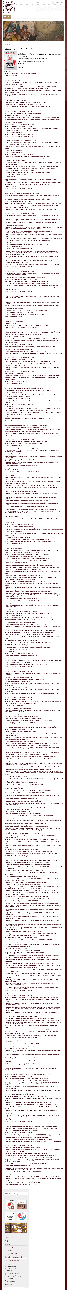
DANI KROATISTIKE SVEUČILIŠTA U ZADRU (18, 201)
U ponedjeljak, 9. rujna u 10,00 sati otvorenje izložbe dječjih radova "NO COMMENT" (28, 761)
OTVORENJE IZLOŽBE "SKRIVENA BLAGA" (18, 115)
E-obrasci (8, 1244)
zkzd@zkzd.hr (9, 1284)
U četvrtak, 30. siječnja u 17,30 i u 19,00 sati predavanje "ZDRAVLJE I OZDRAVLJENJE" (29, 720)
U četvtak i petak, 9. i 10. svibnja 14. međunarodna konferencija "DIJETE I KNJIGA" (28, 790)
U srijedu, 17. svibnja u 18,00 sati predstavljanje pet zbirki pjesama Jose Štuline (26, 441)
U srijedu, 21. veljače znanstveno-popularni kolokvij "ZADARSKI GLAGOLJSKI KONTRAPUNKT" (32, 338)
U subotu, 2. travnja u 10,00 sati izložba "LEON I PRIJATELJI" (22, 600)
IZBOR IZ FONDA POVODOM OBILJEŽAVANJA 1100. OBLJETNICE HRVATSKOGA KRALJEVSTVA (33, 203)
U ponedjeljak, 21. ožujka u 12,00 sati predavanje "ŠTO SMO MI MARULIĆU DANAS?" (29, 609)
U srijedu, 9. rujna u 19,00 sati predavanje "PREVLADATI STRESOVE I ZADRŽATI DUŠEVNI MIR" (32, 1116)
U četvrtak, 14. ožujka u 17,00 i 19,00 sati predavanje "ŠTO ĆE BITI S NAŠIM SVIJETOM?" (30, 815)
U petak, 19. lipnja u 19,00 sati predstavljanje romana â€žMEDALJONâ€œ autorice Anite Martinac (31, 1126)
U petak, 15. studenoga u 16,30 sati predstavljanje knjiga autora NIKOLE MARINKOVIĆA (29, 260)
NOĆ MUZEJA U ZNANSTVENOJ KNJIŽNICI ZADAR (20, 622)
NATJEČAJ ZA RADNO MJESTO (14, 132)
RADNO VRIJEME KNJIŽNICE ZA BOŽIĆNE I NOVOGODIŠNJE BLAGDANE (26, 244)
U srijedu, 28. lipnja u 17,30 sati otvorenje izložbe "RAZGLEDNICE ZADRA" (25, 953)
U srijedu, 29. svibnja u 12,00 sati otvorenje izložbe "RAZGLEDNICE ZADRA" (26, 784)
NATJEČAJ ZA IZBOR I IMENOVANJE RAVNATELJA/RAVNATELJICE (24, 314)
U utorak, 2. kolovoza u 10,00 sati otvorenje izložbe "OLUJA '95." (22, 552)
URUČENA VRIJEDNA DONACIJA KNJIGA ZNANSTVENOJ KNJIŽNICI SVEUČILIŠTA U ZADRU (32, 306)
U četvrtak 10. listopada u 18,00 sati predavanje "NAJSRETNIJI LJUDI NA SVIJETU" (28, 745)
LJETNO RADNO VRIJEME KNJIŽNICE (16, 423)
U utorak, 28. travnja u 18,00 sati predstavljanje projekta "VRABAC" (23, 1147)
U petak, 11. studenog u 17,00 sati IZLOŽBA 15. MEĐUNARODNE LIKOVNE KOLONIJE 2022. (30, 509)
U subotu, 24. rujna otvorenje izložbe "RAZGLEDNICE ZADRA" (22, 1043)
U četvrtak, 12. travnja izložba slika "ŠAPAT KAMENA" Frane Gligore (24, 870)
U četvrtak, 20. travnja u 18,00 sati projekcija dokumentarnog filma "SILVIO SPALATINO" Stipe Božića (33, 965)
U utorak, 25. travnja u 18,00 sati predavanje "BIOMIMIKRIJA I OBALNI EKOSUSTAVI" (29, 963)
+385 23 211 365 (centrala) (13, 1273)
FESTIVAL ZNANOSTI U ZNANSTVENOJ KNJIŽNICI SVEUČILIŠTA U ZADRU (26, 310)
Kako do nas (9, 1247)
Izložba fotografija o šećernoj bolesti (14, 373)
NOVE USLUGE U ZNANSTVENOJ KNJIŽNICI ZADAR (20, 1094)
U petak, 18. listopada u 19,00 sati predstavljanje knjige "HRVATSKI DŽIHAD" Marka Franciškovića (32, 743)
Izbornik (6, 17)
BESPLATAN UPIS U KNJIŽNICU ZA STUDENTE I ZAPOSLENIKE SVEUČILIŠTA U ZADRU (30, 347)
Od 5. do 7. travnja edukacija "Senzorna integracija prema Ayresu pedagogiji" (25, 807)
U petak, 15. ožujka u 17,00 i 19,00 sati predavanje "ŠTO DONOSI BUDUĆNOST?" (27, 818)
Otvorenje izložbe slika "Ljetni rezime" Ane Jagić (18, 420)
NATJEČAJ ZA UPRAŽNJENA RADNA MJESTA (18, 669)
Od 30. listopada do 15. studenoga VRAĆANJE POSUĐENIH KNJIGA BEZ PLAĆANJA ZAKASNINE (32, 839)
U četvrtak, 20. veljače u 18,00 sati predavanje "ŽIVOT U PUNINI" (23, 716)
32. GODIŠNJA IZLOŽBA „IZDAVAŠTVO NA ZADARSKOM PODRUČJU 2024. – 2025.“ (28, 106)
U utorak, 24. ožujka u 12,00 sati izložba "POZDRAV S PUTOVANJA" (23, 1172)
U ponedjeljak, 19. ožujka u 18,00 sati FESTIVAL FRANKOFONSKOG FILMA (26, 882)
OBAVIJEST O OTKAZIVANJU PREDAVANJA (17, 381)
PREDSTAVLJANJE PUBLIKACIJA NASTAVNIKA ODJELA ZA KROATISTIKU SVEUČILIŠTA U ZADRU (33, 332)
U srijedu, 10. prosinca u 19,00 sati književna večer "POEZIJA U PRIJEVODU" (26, 102)
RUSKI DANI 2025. (10, 177)
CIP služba (8, 1250)
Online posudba (10, 1238)
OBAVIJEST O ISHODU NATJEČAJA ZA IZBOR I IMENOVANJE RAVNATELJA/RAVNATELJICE (31, 286)
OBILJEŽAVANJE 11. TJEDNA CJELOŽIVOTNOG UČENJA (21, 937)
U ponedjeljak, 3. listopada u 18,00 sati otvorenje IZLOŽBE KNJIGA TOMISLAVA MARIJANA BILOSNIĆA (34, 529)
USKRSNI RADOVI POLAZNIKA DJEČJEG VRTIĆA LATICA (22, 327)
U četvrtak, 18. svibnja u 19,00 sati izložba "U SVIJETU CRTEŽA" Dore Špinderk (27, 957)
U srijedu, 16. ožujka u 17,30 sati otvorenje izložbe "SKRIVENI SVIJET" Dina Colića (27, 613)
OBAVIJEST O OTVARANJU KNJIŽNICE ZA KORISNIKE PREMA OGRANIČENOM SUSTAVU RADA (33, 701)
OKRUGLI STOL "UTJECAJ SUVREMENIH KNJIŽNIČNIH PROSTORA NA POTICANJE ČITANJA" (32, 117)
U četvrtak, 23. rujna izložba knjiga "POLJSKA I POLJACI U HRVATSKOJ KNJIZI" (28, 642)
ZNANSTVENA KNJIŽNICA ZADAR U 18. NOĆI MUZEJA (21, 491)
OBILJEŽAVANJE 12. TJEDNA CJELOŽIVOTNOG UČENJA (21, 849)
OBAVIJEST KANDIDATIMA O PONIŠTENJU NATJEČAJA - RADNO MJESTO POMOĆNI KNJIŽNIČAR (33, 660)
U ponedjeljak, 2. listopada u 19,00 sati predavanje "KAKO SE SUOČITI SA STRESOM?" (29, 939)
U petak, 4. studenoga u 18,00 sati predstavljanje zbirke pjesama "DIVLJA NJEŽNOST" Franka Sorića (32, 518)
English (62, 2)
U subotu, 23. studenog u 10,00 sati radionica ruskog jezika (20, 731)
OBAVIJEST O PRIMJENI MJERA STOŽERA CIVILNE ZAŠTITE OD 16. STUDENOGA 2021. (30, 630)
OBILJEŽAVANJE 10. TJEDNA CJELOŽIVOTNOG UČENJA (21, 1038)
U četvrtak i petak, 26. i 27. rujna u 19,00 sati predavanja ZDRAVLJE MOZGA (26, 754)
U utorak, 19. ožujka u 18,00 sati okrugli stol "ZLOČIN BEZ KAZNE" (23, 813)
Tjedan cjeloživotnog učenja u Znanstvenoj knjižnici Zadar (20, 460)
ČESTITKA (8, 242)
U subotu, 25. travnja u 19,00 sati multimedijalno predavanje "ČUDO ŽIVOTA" (26, 1153)
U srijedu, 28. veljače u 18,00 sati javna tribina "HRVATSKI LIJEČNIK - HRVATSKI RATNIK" (30, 890)
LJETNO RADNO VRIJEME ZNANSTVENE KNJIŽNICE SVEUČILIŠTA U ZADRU (27, 157)
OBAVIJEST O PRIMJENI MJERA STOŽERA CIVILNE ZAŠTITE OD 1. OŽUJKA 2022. (28, 617)
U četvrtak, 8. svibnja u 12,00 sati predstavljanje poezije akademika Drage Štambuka (27, 172)
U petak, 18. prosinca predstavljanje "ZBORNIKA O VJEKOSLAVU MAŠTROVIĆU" (28, 1078)
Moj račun (8, 1241)
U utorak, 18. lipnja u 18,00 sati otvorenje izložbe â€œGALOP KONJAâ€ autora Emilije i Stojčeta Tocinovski (34, 779)
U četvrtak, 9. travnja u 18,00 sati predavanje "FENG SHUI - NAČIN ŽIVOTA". (26, 1163)
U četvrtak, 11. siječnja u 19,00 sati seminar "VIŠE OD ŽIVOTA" (22, 901)
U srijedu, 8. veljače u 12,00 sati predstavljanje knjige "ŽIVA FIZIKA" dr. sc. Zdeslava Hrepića (30, 485)
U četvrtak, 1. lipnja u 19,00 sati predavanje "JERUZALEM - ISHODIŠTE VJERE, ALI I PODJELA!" (32, 955)
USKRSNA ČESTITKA (11, 76)
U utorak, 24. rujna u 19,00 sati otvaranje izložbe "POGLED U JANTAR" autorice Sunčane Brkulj (31, 756)
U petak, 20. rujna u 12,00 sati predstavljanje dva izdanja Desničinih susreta (25, 277)
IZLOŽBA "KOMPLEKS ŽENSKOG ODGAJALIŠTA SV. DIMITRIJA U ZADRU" (27, 325)
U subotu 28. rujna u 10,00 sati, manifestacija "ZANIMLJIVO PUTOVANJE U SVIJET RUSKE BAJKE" (33, 752)
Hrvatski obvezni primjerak (13, 1257)
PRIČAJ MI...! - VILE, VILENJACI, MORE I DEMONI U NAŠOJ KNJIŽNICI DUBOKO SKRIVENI (32, 264)
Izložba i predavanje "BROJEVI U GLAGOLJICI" (18, 811)
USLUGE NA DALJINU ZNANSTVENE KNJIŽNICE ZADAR (21, 703)
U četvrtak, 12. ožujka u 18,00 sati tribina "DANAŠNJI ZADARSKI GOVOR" (25, 1174)
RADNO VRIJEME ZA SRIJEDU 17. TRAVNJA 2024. (19, 312)
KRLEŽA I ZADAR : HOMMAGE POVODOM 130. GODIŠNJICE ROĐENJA (25, 427)
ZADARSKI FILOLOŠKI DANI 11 (14, 84)
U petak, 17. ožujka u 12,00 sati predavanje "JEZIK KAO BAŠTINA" (23, 471)
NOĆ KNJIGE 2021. (10, 651)
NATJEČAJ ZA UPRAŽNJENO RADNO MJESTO (18, 658)
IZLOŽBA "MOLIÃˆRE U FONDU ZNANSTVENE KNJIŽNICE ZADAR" (24, 443)
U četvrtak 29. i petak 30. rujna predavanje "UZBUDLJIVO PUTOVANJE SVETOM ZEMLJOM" (31, 1035)
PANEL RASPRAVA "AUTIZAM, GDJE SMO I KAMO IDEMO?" (22, 193)
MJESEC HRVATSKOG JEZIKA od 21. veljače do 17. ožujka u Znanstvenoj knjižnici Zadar (29, 620)
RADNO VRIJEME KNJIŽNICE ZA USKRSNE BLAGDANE (21, 330)
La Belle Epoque (9, 406)
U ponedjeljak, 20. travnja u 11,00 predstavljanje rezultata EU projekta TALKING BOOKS (29, 1157)
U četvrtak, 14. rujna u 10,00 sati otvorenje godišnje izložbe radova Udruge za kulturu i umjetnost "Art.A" (33, 944)
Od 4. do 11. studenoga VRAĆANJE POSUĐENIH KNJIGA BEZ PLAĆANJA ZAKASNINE (29, 632)
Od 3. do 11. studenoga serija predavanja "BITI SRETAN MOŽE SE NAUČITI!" (26, 1096)
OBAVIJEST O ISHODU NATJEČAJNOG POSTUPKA (19, 124)
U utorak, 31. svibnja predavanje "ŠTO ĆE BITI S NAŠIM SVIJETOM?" (24, 569)
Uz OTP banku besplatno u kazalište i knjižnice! (17, 645)
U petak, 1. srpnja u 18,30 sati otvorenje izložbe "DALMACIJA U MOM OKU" (26, 560)
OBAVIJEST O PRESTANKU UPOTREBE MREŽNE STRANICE (22, 73)
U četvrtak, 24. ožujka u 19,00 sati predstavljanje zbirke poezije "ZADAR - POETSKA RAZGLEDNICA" (33, 603)
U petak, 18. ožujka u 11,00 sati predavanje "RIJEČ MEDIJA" (21, 611)
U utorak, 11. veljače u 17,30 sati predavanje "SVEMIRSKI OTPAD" (23, 718)
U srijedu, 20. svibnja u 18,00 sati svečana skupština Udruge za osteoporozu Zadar (26, 1137)
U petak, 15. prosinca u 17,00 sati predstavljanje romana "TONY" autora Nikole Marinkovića (30, 361)
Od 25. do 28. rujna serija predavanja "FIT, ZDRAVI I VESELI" (22, 942)
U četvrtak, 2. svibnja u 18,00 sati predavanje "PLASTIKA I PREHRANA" (25, 793)
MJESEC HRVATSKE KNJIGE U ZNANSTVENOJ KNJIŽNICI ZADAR (24, 388)
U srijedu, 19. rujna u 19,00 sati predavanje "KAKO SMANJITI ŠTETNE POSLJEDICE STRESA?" (31, 853)
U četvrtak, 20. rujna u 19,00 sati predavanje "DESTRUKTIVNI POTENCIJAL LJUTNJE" (29, 851)
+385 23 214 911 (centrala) (13, 1275)
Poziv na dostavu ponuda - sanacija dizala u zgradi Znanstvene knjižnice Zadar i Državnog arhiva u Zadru (33, 767)
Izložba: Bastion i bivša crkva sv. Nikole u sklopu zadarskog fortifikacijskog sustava (27, 281)
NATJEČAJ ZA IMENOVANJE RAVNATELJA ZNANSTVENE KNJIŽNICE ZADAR (27, 539)
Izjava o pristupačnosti (12, 1260)
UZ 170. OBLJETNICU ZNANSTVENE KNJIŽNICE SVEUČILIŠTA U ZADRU (26, 109)
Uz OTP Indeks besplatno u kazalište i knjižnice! (17, 398)
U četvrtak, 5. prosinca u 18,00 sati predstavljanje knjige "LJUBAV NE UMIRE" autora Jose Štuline (31, 727)
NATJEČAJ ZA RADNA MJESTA (14, 317)
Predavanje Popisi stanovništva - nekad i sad (16, 454)
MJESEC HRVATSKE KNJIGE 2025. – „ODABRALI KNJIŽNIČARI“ (23, 113)
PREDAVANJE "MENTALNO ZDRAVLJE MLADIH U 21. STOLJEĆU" (24, 104)
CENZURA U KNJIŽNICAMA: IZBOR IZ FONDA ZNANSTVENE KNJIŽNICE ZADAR (28, 591)
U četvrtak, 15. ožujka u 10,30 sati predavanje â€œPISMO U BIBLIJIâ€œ (24, 884)
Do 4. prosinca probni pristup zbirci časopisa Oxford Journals (21, 1016)
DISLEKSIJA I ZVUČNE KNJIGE (14, 321)
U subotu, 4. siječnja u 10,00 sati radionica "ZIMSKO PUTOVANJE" (23, 723)
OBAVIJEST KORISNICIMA (12, 80)
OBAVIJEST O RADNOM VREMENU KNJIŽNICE (18, 98)
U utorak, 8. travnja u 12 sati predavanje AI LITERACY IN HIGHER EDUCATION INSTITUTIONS (31, 191)
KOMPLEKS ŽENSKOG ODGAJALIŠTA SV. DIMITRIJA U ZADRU (23, 334)
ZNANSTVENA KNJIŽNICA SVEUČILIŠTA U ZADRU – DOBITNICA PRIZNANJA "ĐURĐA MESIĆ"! (32, 120)
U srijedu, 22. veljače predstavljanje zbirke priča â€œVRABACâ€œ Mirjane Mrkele (27, 993)
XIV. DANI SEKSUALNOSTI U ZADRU (15, 174)
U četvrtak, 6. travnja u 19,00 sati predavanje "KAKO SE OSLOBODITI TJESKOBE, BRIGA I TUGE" (32, 973)
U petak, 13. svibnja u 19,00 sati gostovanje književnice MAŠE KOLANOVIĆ (25, 581)
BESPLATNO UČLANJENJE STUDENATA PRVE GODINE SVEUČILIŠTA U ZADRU (28, 634)
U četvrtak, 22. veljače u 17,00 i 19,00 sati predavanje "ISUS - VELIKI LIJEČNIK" (27, 896)
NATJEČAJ (8, 416)
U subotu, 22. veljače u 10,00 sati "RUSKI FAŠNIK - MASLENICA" (23, 714)
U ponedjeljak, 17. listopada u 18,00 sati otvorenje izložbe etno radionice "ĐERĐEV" (27, 1029)
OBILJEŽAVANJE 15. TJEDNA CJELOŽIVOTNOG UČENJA (21, 640)
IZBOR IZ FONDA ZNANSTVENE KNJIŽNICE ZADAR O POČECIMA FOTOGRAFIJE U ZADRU (31, 550)
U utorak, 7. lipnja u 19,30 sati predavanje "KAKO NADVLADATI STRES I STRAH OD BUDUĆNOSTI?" (33, 567)
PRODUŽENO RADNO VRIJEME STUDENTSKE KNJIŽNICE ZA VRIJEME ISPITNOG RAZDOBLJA (32, 166)
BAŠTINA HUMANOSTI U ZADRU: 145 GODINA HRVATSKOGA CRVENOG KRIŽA (28, 390)
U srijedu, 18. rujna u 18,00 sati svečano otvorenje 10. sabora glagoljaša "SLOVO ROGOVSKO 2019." (32, 758)
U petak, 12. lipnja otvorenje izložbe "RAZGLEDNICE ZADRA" (22, 1130)
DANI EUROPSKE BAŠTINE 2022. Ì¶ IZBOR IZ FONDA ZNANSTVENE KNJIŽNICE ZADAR (30, 541)
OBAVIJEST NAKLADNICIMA (13, 122)
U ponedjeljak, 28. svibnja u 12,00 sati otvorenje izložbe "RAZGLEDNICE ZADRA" (27, 862)
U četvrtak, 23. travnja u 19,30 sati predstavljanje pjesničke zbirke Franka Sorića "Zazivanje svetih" (31, 1155)
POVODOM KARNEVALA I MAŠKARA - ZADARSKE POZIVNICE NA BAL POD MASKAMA (30, 223)
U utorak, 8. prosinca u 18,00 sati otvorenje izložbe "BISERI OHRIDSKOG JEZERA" (27, 1080)
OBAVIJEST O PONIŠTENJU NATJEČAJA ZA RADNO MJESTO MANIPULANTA (27, 546)
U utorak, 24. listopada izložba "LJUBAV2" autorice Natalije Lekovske (23, 931)
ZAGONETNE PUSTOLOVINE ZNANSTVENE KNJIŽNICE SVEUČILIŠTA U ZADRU (28, 199)
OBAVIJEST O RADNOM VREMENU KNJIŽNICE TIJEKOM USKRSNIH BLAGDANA (28, 78)
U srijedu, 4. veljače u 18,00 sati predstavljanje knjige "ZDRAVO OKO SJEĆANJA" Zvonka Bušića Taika (33, 1176)
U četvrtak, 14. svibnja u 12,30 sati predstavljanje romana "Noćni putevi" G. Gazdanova (28, 1139)
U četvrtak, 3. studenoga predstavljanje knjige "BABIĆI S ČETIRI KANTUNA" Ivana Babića (29, 1018)
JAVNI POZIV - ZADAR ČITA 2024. (14, 336)
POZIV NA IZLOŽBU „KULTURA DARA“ (16, 100)
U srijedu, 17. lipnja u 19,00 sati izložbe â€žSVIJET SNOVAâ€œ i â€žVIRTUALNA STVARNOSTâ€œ (31, 1128)
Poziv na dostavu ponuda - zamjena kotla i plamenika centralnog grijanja (24, 679)
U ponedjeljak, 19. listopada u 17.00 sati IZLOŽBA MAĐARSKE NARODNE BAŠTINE (28, 1102)
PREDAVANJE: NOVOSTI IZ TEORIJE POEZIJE (18, 319)
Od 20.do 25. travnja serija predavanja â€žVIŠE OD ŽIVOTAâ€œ (22, 1064)
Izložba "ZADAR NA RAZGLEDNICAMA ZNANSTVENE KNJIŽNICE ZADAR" (26, 507)
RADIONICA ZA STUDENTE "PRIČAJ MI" (17, 262)
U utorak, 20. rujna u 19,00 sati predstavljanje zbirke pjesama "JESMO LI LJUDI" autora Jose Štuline (32, 1046)
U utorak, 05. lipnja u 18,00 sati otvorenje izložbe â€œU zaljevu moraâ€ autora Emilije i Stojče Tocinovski (33, 860)
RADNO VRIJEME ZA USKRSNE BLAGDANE (17, 1072)
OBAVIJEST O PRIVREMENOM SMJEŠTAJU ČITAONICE (21, 269)
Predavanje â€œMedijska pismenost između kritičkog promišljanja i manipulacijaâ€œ (27, 448)
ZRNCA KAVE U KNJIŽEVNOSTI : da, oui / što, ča (18, 1066)
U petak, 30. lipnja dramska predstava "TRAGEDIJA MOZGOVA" (23, 950)
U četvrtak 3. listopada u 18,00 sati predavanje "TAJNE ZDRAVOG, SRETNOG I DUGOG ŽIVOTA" (32, 748)
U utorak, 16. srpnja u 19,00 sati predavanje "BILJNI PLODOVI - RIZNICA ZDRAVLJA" (29, 769)
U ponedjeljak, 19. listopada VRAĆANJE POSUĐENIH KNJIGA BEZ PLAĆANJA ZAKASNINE (30, 1104)
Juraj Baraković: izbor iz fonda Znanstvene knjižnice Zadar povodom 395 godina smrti (28, 418)
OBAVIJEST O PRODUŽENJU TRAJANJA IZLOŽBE (19, 154)
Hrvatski (57, 2)
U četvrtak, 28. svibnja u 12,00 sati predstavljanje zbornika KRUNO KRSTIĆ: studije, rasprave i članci (32, 1135)
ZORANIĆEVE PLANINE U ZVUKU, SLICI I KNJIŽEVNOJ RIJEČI (23, 437)
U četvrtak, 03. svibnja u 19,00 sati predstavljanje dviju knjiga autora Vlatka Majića (27, 864)
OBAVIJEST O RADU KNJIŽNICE (14, 706)
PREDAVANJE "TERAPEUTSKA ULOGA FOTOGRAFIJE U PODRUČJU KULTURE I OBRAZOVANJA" (33, 375)
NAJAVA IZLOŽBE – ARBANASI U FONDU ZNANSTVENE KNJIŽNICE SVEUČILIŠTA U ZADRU (31, 82)
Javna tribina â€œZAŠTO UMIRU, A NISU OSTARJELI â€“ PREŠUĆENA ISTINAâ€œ (28, 1074)
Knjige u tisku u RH (11, 1254)
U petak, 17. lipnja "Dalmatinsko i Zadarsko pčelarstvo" (20, 1058)
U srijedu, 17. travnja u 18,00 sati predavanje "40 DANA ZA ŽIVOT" (23, 801)
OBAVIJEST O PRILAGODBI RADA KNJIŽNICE (18, 708)
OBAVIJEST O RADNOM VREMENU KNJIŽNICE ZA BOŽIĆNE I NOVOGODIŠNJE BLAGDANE (31, 903)
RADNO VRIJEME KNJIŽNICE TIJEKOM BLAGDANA (20, 741)
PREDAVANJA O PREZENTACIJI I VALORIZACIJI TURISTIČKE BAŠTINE (25, 575)
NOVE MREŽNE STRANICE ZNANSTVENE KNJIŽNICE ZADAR (22, 1182)
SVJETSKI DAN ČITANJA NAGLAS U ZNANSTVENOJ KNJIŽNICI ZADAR (25, 824)
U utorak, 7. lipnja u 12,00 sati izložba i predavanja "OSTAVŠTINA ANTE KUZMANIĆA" (29, 565)
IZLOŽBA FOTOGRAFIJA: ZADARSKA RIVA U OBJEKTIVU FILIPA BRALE (26, 425)
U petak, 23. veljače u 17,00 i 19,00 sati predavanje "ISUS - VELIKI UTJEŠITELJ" (27, 898)
